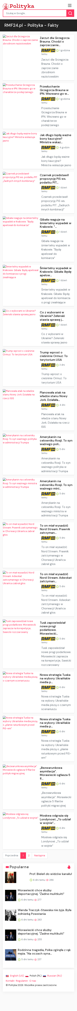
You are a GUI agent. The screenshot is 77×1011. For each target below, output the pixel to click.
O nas (32, 980)
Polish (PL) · (36, 975)
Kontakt (10, 980)
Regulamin (22, 980)
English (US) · (17, 975)
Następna (39, 855)
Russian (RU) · (55, 975)
